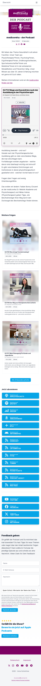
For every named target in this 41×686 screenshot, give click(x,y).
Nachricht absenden (9, 610)
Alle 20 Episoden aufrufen (20, 380)
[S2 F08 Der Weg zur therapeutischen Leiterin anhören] (20, 284)
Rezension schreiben (10, 636)
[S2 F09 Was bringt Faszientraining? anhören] (20, 233)
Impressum (27, 660)
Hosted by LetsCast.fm (20, 678)
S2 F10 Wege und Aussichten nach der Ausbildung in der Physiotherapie (20, 91)
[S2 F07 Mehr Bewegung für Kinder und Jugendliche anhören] (20, 334)
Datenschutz (14, 660)
